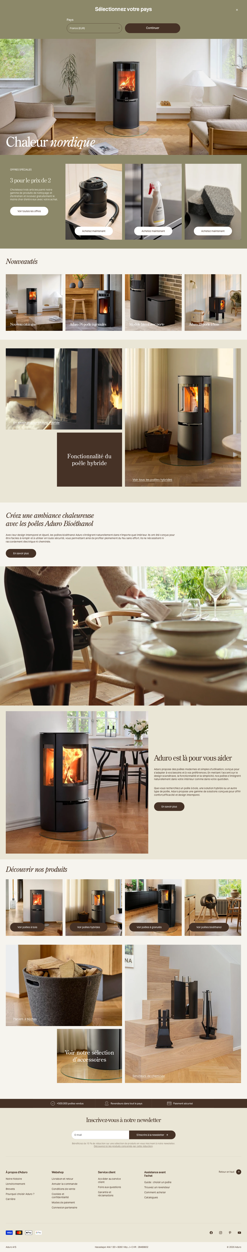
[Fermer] (236, 9)
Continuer (152, 28)
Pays (70, 20)
